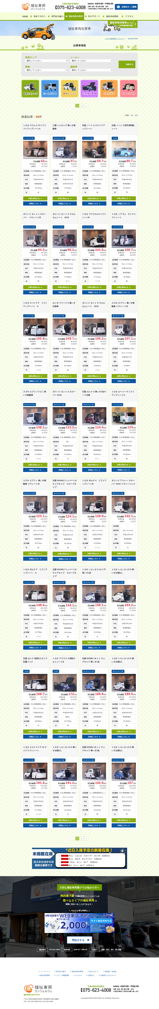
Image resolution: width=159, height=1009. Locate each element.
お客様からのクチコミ (108, 975)
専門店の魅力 (61, 971)
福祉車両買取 (45, 975)
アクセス (78, 975)
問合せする (78, 940)
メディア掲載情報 (62, 975)
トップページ (45, 971)
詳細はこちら (34, 203)
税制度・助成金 (111, 971)
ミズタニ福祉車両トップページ (114, 38)
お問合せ (91, 975)
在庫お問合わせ (34, 198)
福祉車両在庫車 (77, 971)
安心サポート (94, 971)
